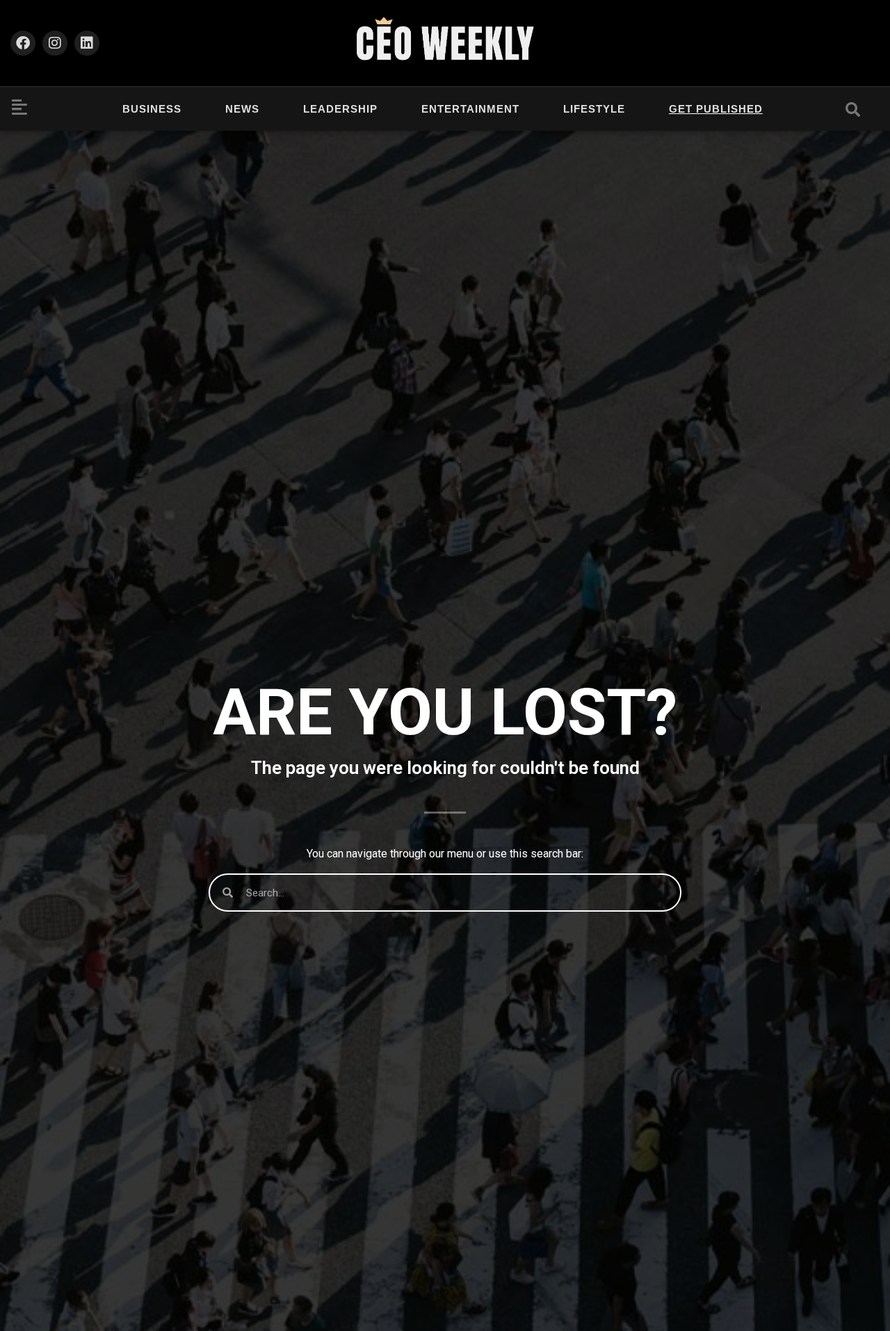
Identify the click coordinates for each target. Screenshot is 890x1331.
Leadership (340, 109)
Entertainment (470, 109)
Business (151, 109)
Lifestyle (594, 109)
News (242, 109)
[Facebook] (22, 43)
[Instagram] (54, 43)
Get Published (716, 109)
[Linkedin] (86, 43)
